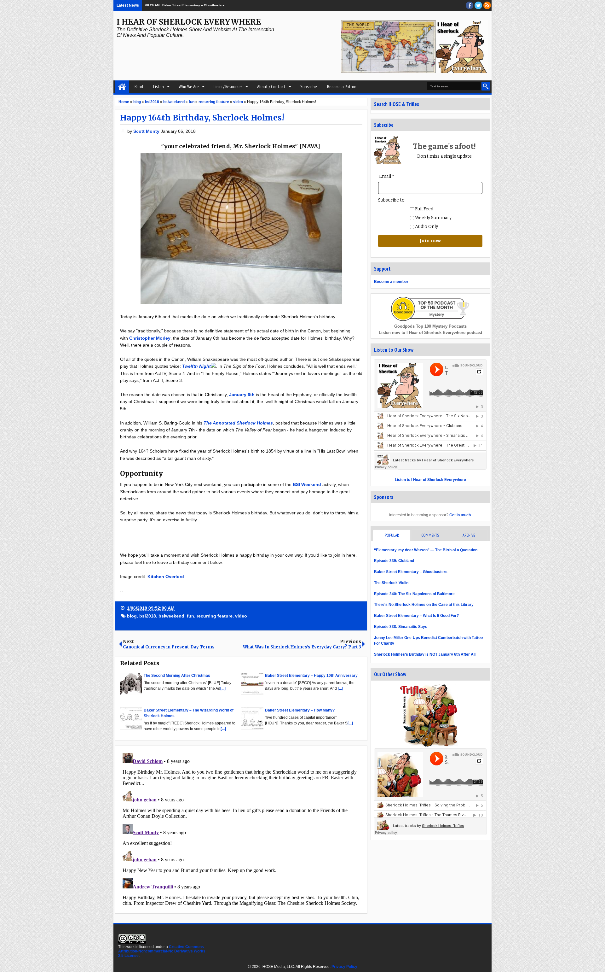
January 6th (242, 394)
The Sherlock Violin (391, 583)
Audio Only (426, 226)
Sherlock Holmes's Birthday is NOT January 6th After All (424, 654)
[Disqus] (241, 829)
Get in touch (460, 515)
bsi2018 (147, 615)
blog (132, 615)
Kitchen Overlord (165, 576)
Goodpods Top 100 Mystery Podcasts (430, 326)
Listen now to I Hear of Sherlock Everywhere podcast (430, 332)
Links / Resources (228, 87)
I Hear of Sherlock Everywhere (189, 22)
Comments (430, 535)
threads (478, 5)
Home (122, 86)
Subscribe (308, 87)
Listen (158, 87)
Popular (392, 535)
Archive (469, 535)
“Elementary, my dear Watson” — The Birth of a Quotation (425, 550)
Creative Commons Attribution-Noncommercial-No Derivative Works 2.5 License (161, 951)
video (241, 615)
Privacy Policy (344, 966)
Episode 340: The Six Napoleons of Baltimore (414, 594)
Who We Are (189, 87)
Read (139, 87)
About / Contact (271, 87)
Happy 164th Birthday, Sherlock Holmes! (202, 118)
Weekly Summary (433, 217)
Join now (430, 240)
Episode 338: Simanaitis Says (400, 626)
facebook (469, 5)
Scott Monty (147, 131)
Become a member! (392, 281)
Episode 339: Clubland (394, 561)
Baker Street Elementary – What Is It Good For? (416, 615)
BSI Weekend (307, 484)
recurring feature (215, 615)
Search (485, 86)
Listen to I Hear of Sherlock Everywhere (430, 479)
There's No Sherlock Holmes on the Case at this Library (424, 604)
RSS (487, 5)
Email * (386, 176)
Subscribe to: (392, 200)
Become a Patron (341, 87)
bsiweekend (171, 615)
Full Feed (423, 209)
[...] (223, 688)
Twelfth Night (196, 366)
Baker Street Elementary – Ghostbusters (410, 572)
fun (190, 615)
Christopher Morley (149, 338)
